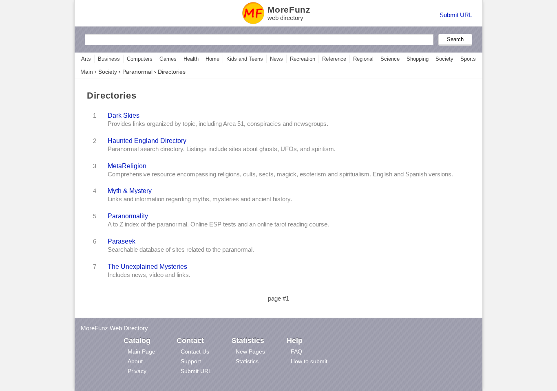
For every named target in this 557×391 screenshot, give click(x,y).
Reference (334, 59)
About (135, 361)
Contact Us (195, 351)
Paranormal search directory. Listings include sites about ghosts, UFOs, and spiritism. (222, 149)
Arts (86, 59)
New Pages (250, 351)
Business (109, 59)
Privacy (137, 371)
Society (444, 59)
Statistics (247, 361)
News (276, 59)
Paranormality (128, 216)
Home (212, 59)
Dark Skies (123, 115)
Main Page (141, 351)
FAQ (296, 351)
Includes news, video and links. (149, 275)
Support (191, 361)
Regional (363, 59)
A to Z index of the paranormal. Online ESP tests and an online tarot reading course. (218, 224)
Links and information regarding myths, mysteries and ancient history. (200, 199)
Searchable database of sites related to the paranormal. (181, 249)
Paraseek (121, 241)
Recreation (302, 59)
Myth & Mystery (130, 190)
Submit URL (456, 14)
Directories (172, 71)
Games (168, 59)
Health (191, 59)
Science (390, 59)
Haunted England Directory (147, 140)
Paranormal (137, 71)
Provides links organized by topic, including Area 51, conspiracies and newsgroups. (218, 124)
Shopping (418, 59)
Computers (140, 59)
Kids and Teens (244, 59)
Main (86, 71)
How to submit (309, 361)
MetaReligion (127, 165)
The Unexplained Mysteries (147, 266)
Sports (468, 59)
